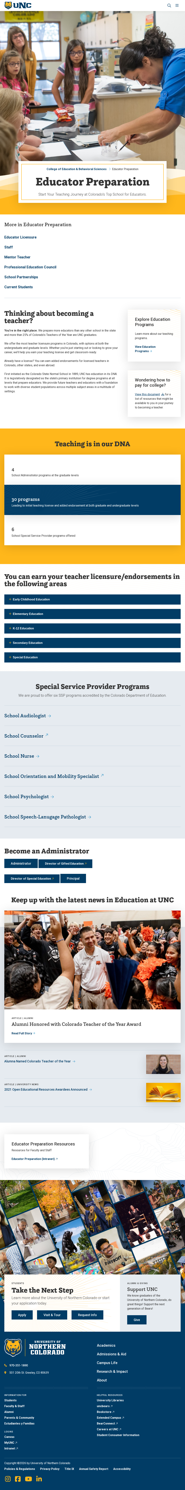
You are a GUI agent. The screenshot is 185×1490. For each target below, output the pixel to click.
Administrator (21, 863)
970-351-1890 (18, 1365)
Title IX (69, 1469)
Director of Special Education (31, 878)
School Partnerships (21, 277)
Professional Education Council (30, 267)
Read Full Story (22, 1033)
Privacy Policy (49, 1469)
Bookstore (104, 1412)
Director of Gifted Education (64, 863)
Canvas (9, 1437)
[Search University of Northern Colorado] (169, 5)
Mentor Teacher (17, 257)
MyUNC (9, 1442)
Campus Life (107, 1363)
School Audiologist (25, 715)
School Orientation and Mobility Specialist (51, 776)
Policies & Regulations (19, 1469)
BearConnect (106, 1423)
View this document (147, 394)
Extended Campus (109, 1417)
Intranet (9, 1448)
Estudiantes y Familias (19, 1423)
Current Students (18, 287)
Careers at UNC (107, 1429)
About (102, 1380)
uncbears (103, 1406)
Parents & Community (19, 1417)
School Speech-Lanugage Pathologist (45, 817)
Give (137, 1320)
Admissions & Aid (111, 1354)
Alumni (9, 1412)
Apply (22, 1315)
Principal (73, 878)
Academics (106, 1345)
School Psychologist (26, 796)
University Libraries (110, 1400)
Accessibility (122, 1469)
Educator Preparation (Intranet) (33, 1159)
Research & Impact (112, 1371)
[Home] (17, 5)
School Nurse (19, 756)
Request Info (87, 1315)
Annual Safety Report (93, 1469)
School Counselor (24, 736)
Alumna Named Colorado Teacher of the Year (37, 1061)
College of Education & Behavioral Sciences (77, 169)
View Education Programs (145, 349)
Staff (8, 247)
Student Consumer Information (118, 1435)
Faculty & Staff (14, 1406)
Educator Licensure (20, 237)
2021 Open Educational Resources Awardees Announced (45, 1089)
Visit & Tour (52, 1315)
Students (10, 1400)
